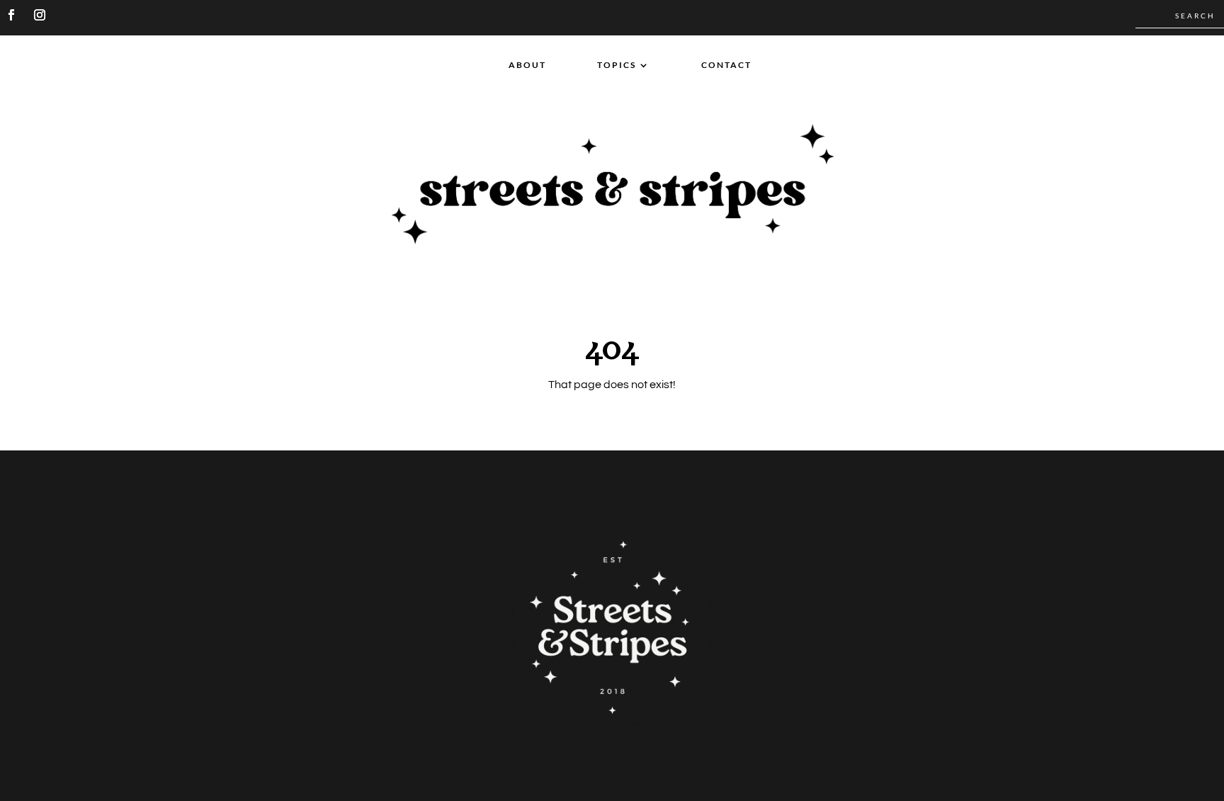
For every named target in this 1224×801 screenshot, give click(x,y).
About (527, 65)
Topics (616, 65)
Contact (726, 65)
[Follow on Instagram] (39, 15)
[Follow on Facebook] (11, 15)
